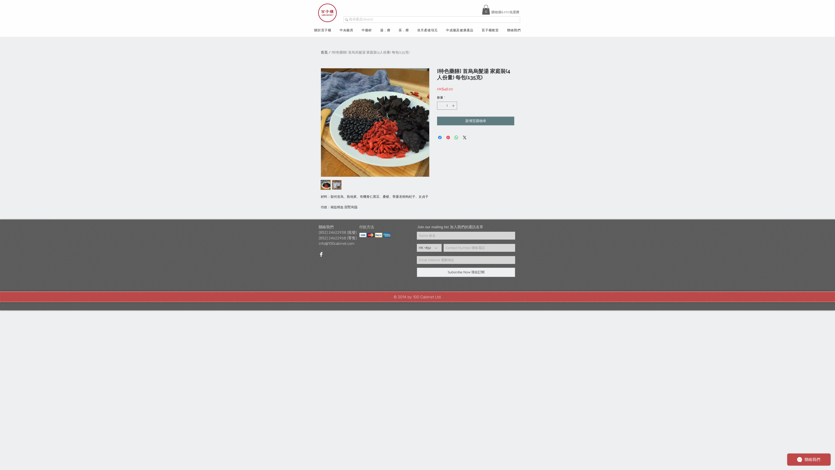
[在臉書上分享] (440, 137)
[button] (486, 10)
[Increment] (453, 105)
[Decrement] (440, 105)
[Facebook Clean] (321, 254)
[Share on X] (464, 137)
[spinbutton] (447, 105)
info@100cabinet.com (336, 243)
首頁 (324, 52)
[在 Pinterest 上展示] (448, 137)
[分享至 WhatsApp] (456, 137)
